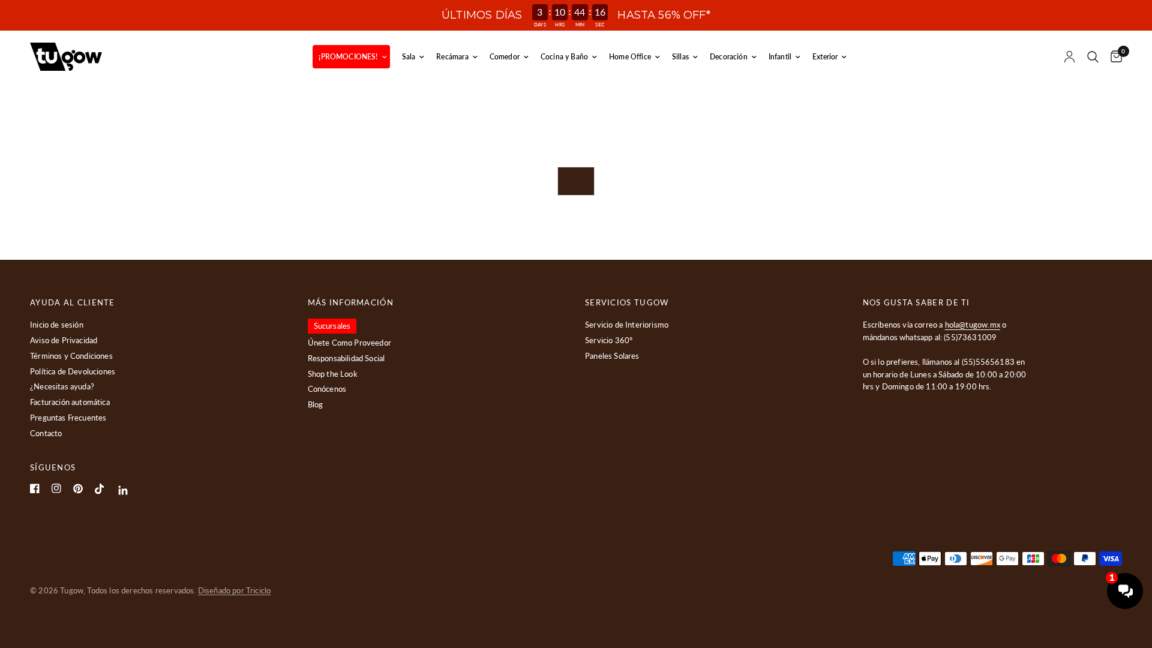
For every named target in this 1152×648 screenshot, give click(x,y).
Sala (409, 56)
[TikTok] (99, 489)
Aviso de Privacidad (63, 340)
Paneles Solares (612, 356)
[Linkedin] (123, 490)
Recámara (452, 56)
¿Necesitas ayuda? (62, 386)
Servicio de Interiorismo (626, 324)
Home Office (630, 56)
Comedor (505, 56)
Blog (315, 404)
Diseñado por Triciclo (234, 590)
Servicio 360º (608, 340)
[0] (1113, 57)
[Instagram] (56, 488)
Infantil (780, 56)
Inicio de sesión (56, 324)
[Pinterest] (78, 489)
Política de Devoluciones (72, 371)
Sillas (680, 56)
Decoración (729, 56)
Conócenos (327, 389)
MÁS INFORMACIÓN (351, 303)
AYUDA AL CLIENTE (72, 303)
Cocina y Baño (564, 56)
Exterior (825, 56)
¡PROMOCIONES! (348, 56)
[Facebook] (35, 488)
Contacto (46, 433)
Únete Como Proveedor (349, 342)
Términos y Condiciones (71, 356)
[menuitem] (351, 56)
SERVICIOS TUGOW (627, 303)
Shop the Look (333, 374)
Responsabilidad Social (346, 358)
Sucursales (332, 326)
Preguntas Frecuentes (68, 417)
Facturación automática (70, 402)
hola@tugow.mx (972, 324)
